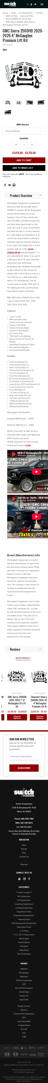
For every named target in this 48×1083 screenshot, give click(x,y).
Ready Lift (24, 996)
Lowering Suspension (24, 904)
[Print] (14, 185)
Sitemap (24, 864)
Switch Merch (24, 942)
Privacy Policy (23, 1065)
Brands (24, 849)
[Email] (9, 185)
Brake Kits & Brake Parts (24, 916)
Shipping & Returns (11, 1065)
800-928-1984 (27, 819)
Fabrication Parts (24, 927)
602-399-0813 (26, 823)
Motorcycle (24, 939)
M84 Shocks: (24, 124)
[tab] (24, 195)
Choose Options (14, 717)
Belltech (24, 969)
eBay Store (24, 950)
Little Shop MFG (24, 1021)
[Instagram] (24, 879)
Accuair (24, 1029)
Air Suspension (24, 896)
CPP (24, 984)
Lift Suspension (24, 900)
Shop (24, 845)
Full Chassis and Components (24, 923)
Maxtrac (24, 1010)
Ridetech (24, 977)
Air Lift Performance (24, 988)
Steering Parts (24, 919)
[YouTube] (19, 879)
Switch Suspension (24, 980)
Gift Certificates (24, 954)
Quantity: (24, 138)
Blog (24, 853)
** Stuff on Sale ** (24, 892)
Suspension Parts (24, 912)
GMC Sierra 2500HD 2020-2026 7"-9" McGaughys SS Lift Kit (14, 701)
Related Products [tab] (23, 658)
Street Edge (24, 992)
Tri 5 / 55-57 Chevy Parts (24, 935)
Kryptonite (24, 1000)
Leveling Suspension (24, 908)
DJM (24, 1037)
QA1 (24, 1018)
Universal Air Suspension (24, 1014)
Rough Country (24, 1006)
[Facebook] (5, 185)
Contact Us (24, 857)
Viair (24, 1033)
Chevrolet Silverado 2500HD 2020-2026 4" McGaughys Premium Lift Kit (37, 701)
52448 (28, 445)
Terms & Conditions (36, 1065)
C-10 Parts (24, 931)
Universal (24, 946)
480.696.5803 (26, 827)
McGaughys (24, 973)
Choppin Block (24, 1025)
